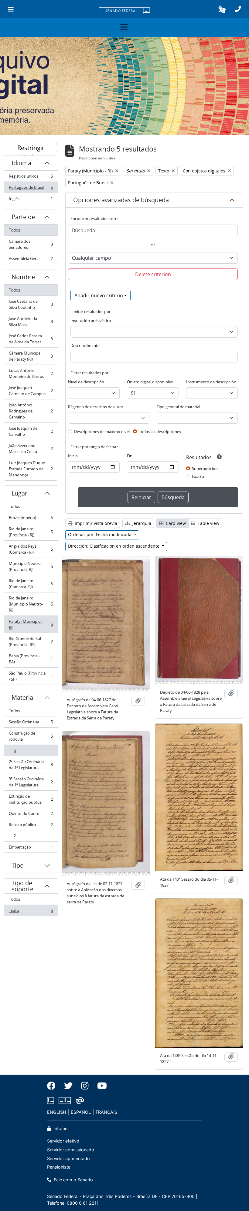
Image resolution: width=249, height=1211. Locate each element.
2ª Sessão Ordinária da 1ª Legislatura (31, 764)
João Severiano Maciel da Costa (31, 448)
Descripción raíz (84, 345)
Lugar (19, 493)
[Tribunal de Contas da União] (78, 1100)
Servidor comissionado (70, 1149)
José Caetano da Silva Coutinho (31, 304)
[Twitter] (68, 1085)
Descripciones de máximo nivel (102, 431)
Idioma (21, 163)
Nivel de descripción (86, 382)
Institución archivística (90, 320)
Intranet (60, 1128)
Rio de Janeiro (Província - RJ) (31, 532)
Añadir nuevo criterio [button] (98, 295)
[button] (222, 9)
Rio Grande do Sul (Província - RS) (31, 641)
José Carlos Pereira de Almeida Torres (31, 339)
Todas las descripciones (160, 431)
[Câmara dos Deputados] (51, 1100)
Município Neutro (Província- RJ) (31, 566)
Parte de (23, 217)
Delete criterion (153, 274)
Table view (207, 523)
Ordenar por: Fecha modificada (100, 534)
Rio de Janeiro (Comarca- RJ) (31, 583)
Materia (22, 697)
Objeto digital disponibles (150, 382)
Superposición (205, 468)
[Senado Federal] (124, 11)
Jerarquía (141, 523)
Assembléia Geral (31, 260)
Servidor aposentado (68, 1158)
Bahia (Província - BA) (31, 659)
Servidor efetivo (63, 1140)
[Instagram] (85, 1085)
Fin (129, 456)
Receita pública (31, 826)
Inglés (31, 200)
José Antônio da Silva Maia (31, 321)
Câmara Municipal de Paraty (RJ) (31, 356)
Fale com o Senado (73, 1179)
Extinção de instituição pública (31, 799)
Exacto (198, 476)
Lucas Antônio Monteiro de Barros (31, 373)
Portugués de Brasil (31, 189)
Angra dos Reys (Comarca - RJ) (31, 549)
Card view (175, 523)
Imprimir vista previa (95, 523)
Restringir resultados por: (31, 148)
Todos (14, 230)
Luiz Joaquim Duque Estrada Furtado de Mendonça (31, 469)
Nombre (23, 277)
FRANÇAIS (106, 1112)
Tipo (18, 865)
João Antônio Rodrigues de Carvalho (31, 411)
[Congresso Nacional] (64, 1100)
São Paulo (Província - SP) (31, 676)
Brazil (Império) (31, 519)
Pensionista (58, 1166)
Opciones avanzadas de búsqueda (121, 200)
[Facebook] (53, 1085)
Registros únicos (31, 177)
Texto (31, 912)
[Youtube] (100, 1085)
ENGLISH (56, 1112)
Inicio (73, 456)
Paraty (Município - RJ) (31, 624)
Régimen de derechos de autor (95, 406)
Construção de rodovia (31, 736)
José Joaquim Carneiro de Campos (31, 390)
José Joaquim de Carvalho (31, 431)
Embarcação (31, 848)
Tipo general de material (178, 406)
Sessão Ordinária (31, 723)
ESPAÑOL (81, 1112)
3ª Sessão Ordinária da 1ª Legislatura (31, 782)
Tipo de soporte (22, 886)
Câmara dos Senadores (31, 244)
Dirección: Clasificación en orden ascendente (114, 546)
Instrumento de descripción (211, 382)
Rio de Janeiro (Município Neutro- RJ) (31, 604)
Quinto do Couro (31, 815)
